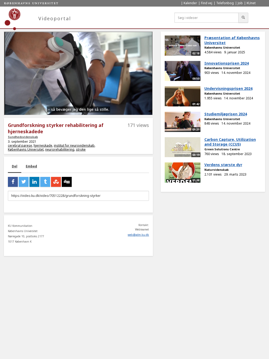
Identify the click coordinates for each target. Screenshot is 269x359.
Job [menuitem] (240, 3)
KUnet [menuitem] (251, 3)
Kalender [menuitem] (190, 3)
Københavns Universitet (26, 149)
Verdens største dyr (223, 164)
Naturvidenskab (216, 170)
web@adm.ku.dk (138, 235)
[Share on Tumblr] (45, 182)
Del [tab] (14, 166)
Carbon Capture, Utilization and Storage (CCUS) (230, 142)
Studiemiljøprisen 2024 (225, 113)
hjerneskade (43, 145)
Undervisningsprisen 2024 (228, 88)
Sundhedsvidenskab (23, 137)
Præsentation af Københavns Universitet (232, 40)
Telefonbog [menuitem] (225, 3)
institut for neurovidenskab (74, 145)
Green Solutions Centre (222, 149)
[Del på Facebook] (13, 182)
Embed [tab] (31, 166)
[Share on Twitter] (24, 182)
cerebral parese (20, 145)
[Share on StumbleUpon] (56, 182)
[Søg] (243, 18)
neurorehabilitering (59, 149)
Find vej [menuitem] (206, 3)
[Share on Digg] (67, 182)
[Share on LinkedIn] (34, 182)
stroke (81, 149)
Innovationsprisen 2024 (226, 63)
